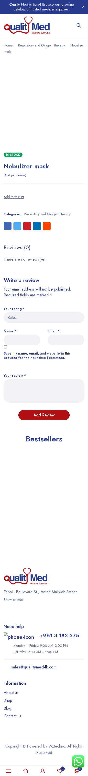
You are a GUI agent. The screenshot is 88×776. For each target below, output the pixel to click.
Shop (8, 700)
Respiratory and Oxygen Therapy (41, 45)
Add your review (15, 175)
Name (10, 331)
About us (11, 692)
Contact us (12, 716)
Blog (7, 708)
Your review (15, 375)
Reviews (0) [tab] (17, 247)
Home (8, 45)
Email (53, 331)
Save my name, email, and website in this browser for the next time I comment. (37, 355)
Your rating (14, 309)
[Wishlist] (14, 197)
